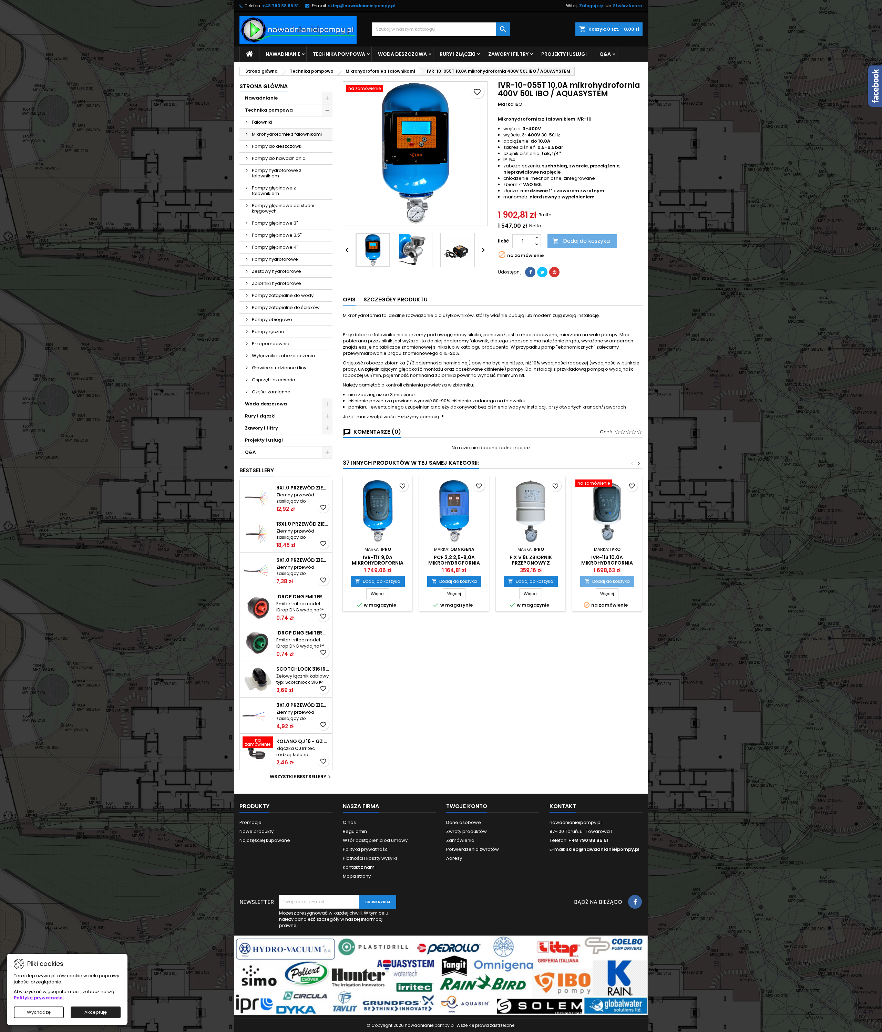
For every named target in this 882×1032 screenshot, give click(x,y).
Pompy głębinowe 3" (275, 223)
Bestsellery (256, 470)
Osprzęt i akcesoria (273, 379)
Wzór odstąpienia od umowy (375, 840)
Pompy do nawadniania (279, 158)
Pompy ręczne (268, 331)
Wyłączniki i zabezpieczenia (283, 355)
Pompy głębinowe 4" (275, 247)
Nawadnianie (283, 54)
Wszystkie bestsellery (301, 777)
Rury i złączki (457, 54)
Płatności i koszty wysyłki (370, 858)
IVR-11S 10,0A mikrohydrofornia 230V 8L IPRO (607, 563)
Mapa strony (357, 876)
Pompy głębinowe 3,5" (277, 235)
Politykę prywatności (39, 997)
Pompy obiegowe (272, 319)
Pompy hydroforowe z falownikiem (276, 173)
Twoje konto (466, 806)
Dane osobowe (463, 822)
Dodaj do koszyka (581, 241)
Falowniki (262, 122)
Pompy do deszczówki (277, 146)
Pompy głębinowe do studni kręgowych (283, 208)
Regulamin (355, 831)
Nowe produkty (256, 831)
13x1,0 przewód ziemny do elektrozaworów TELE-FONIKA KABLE (302, 524)
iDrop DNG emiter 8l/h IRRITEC (302, 596)
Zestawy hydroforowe (276, 271)
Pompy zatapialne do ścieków (286, 307)
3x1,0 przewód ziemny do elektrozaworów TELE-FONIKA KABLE (302, 705)
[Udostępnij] (530, 272)
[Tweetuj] (542, 272)
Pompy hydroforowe (275, 259)
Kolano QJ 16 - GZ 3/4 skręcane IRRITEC (302, 741)
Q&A (605, 54)
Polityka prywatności (366, 849)
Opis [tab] (349, 299)
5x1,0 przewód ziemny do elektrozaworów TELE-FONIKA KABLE (302, 560)
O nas (349, 822)
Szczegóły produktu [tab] (395, 299)
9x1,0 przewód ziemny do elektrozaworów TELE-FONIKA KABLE (302, 488)
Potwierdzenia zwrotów (472, 849)
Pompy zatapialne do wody (283, 295)
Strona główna (263, 86)
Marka (506, 104)
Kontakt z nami (359, 867)
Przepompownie (270, 343)
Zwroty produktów (466, 831)
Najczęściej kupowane (264, 840)
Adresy (454, 858)
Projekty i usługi (564, 54)
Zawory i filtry (508, 54)
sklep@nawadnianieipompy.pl (362, 6)
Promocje (250, 822)
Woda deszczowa (402, 54)
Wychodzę (39, 1012)
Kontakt (563, 806)
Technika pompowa (339, 54)
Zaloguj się (591, 6)
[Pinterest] (554, 272)
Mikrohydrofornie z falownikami (287, 134)
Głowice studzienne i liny (279, 367)
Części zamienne (271, 392)
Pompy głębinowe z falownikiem (274, 191)
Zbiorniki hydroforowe (276, 283)
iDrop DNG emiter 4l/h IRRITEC (302, 633)
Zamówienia (460, 840)
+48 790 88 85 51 (280, 6)
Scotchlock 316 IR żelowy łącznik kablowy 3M (302, 669)
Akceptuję (95, 1012)
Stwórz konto (627, 6)
